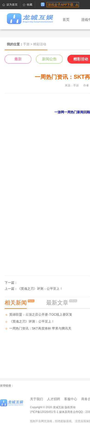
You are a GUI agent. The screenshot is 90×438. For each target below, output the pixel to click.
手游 (26, 44)
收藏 (29, 4)
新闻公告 (49, 59)
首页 (66, 19)
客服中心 (70, 399)
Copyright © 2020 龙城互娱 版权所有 (53, 407)
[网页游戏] (11, 403)
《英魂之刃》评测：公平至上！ (40, 288)
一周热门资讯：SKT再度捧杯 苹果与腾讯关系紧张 (40, 329)
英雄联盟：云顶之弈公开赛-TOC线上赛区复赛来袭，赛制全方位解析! (40, 315)
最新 (18, 59)
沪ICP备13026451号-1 (44, 412)
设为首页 (12, 4)
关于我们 (36, 399)
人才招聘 (53, 399)
